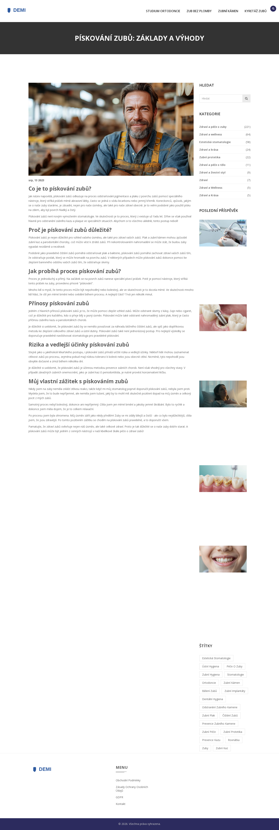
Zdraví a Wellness (210, 187)
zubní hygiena (211, 674)
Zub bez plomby (199, 11)
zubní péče (209, 732)
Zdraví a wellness (210, 134)
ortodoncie (209, 683)
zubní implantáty (235, 691)
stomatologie (235, 674)
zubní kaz (222, 748)
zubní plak (208, 715)
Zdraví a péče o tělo (212, 165)
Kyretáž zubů (256, 11)
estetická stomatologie (216, 658)
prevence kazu (211, 740)
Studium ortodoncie (163, 11)
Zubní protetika (209, 157)
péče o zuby (234, 666)
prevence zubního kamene (218, 723)
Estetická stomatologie (215, 142)
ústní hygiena (210, 666)
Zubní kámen (228, 11)
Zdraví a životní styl (212, 172)
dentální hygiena (212, 699)
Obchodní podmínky (128, 780)
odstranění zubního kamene (219, 707)
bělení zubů (209, 691)
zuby (205, 748)
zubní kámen (232, 683)
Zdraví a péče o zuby (213, 127)
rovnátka (234, 740)
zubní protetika (232, 732)
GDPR (119, 797)
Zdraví (203, 180)
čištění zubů (230, 715)
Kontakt (120, 804)
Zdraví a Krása (208, 195)
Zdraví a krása (208, 149)
